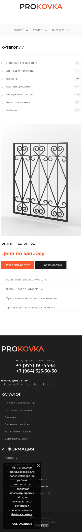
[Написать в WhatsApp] (34, 18)
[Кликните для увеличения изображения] (41, 180)
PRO (41, 6)
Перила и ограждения (21, 62)
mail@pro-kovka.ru (41, 384)
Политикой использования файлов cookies (21, 510)
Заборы (11, 110)
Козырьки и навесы (19, 94)
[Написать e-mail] (43, 18)
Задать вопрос (52, 264)
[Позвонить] (50, 18)
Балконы (12, 78)
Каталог (36, 29)
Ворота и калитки (18, 102)
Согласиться (22, 523)
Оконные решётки (18, 86)
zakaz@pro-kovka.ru (14, 384)
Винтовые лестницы (20, 70)
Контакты (11, 457)
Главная (18, 29)
